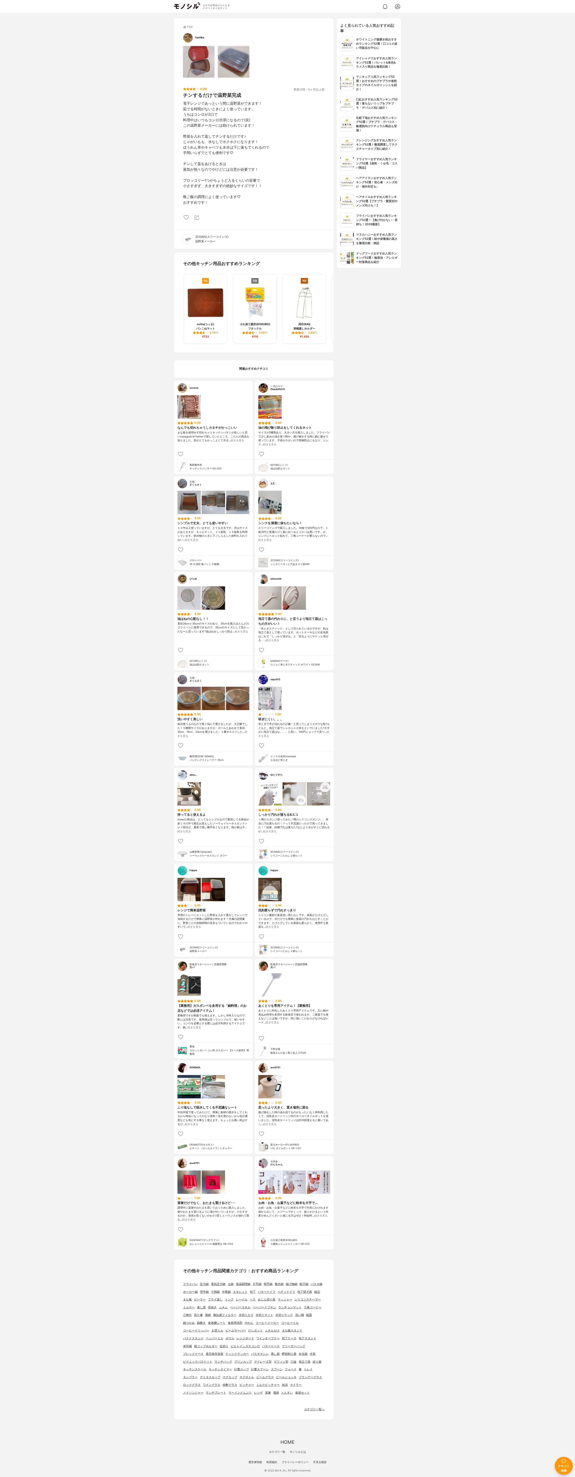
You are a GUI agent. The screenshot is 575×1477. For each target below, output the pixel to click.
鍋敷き (201, 1323)
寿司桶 (187, 1346)
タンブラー (190, 1377)
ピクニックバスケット (197, 1361)
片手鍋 (257, 1284)
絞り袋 (317, 1361)
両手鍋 (268, 1284)
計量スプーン (260, 1369)
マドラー (296, 1384)
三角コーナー (312, 1307)
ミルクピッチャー (268, 1384)
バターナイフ (266, 1292)
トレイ (308, 1369)
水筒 (313, 1354)
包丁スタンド (307, 1338)
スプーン (277, 1369)
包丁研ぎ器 (304, 1292)
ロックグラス (192, 1384)
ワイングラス (211, 1384)
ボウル (230, 1338)
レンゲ (258, 1392)
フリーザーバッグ (293, 1346)
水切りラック (284, 1315)
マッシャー (285, 1299)
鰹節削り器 (289, 1354)
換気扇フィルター (225, 1315)
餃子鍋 (304, 1284)
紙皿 (309, 1315)
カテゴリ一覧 (277, 1451)
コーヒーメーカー (267, 1323)
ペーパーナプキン (264, 1307)
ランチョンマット (290, 1307)
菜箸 (268, 1392)
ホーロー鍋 (190, 1292)
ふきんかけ (272, 1330)
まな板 (187, 1299)
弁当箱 (303, 1354)
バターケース (271, 1346)
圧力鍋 (204, 1284)
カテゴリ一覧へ (314, 1409)
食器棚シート (217, 1323)
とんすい (287, 1392)
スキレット (240, 1292)
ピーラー (200, 1299)
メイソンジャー (193, 1392)
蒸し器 (275, 1354)
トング (229, 1299)
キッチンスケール (194, 1369)
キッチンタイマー (220, 1369)
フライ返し (215, 1299)
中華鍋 (226, 1292)
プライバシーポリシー (295, 1462)
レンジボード (245, 1338)
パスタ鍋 (316, 1284)
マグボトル (246, 1377)
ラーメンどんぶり (240, 1392)
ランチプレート (216, 1392)
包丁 (253, 1292)
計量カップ (241, 1369)
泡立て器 (304, 1361)
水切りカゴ (246, 1315)
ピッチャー (246, 1384)
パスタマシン (260, 1354)
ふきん (223, 1307)
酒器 (276, 1392)
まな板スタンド (292, 1330)
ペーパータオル (240, 1307)
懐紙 (208, 1315)
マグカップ (230, 1377)
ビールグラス (265, 1377)
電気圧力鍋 (218, 1284)
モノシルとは (298, 1451)
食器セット (302, 1392)
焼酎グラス (230, 1384)
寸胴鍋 (215, 1292)
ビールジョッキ (286, 1377)
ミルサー (189, 1307)
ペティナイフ (286, 1292)
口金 (293, 1361)
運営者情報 (255, 1462)
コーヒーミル (290, 1323)
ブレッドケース (193, 1354)
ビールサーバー (236, 1330)
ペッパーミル (214, 1338)
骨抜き (212, 1307)
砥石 (317, 1292)
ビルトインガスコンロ (245, 1346)
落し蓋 (201, 1307)
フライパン (190, 1284)
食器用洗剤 (235, 1323)
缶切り (224, 1346)
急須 (285, 1384)
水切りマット (264, 1315)
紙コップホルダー (205, 1346)
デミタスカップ (210, 1377)
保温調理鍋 (243, 1284)
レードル (242, 1299)
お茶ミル (217, 1330)
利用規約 (271, 1462)
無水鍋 (279, 1284)
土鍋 (231, 1284)
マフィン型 (281, 1361)
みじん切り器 (266, 1299)
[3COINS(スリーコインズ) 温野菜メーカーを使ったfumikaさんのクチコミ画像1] (199, 61)
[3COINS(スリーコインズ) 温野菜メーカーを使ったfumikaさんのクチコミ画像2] (233, 61)
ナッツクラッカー (237, 1354)
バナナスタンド (193, 1338)
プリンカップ (243, 1361)
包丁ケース (289, 1338)
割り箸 (198, 1315)
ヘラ (253, 1299)
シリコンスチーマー (307, 1299)
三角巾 (187, 1315)
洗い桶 (299, 1315)
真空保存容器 (214, 1354)
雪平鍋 (204, 1292)
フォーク (290, 1369)
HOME (287, 1442)
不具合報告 (320, 1462)
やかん (249, 1323)
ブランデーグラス (310, 1377)
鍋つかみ (189, 1323)
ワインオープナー (268, 1338)
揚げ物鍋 (291, 1284)
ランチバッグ (223, 1361)
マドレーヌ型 (263, 1361)
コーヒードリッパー (196, 1330)
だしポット (255, 1330)
